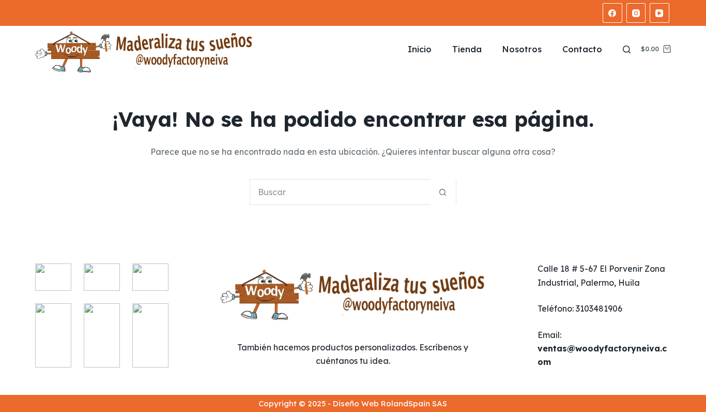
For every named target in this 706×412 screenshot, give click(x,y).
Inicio (420, 49)
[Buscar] (627, 49)
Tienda (467, 49)
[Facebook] (612, 13)
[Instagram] (636, 13)
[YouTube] (659, 13)
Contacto (582, 49)
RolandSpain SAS (414, 403)
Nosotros (522, 49)
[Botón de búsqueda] (443, 192)
